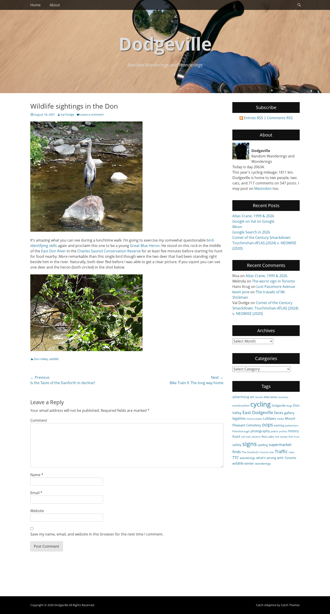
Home (35, 4)
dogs (289, 405)
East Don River (53, 251)
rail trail (246, 436)
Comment (38, 420)
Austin (259, 397)
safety (236, 445)
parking (279, 425)
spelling (263, 445)
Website (37, 510)
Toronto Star (266, 452)
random (256, 436)
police (274, 431)
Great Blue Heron (145, 245)
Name (36, 474)
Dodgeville (165, 43)
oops (267, 424)
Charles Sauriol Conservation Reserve (109, 251)
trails (291, 452)
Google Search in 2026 (251, 232)
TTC (235, 457)
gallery (289, 412)
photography (260, 431)
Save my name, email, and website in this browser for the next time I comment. (96, 534)
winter (249, 463)
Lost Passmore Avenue (275, 286)
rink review (281, 436)
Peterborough (241, 431)
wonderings (263, 464)
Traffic (281, 451)
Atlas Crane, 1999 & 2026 (253, 215)
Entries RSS (253, 117)
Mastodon (263, 188)
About (55, 4)
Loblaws (269, 418)
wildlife (54, 359)
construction (240, 405)
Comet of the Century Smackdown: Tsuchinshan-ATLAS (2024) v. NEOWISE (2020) (264, 243)
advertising (240, 397)
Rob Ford (293, 436)
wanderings (247, 458)
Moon (237, 226)
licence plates (254, 418)
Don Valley (41, 359)
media (280, 418)
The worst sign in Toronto (273, 281)
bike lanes (270, 397)
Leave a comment (92, 114)
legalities (239, 418)
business (283, 397)
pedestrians (291, 425)
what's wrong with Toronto (276, 458)
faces (278, 412)
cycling (260, 404)
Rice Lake (268, 437)
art (252, 396)
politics (283, 431)
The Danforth (250, 452)
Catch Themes (290, 605)
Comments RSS (280, 117)
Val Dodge (67, 114)
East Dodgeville (257, 412)
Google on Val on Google (253, 221)
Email (36, 492)
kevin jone (240, 291)
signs (249, 443)
